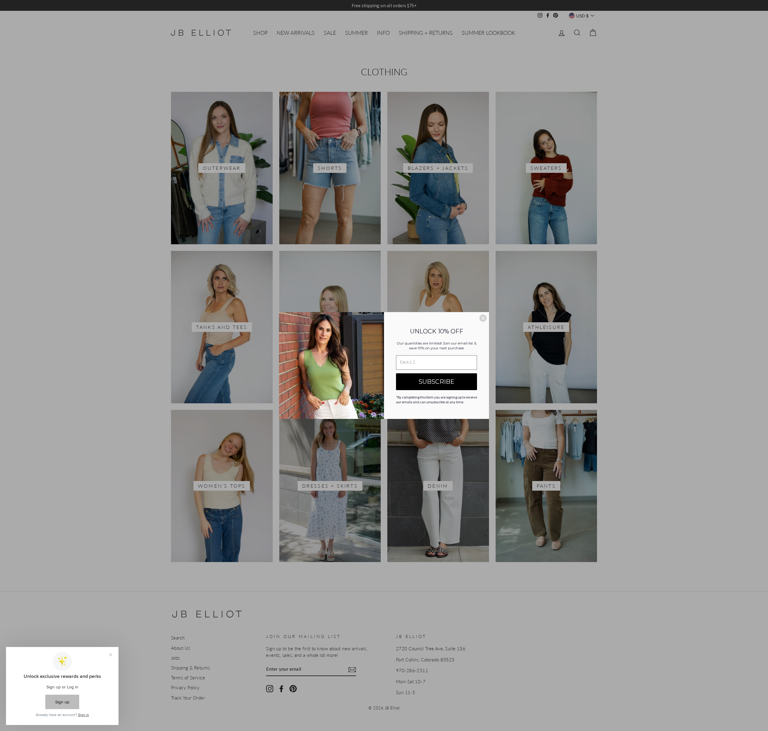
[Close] (483, 318)
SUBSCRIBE (436, 381)
